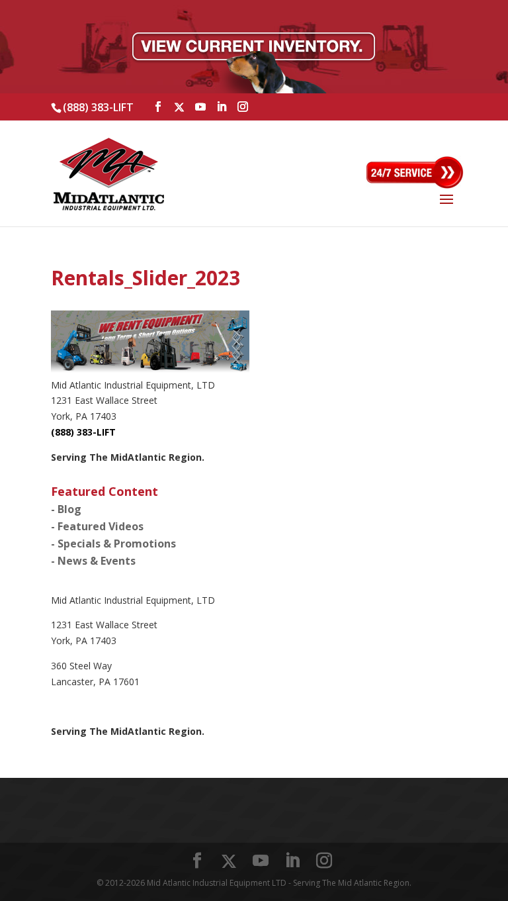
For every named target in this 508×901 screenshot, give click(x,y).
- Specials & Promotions (113, 543)
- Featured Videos (97, 526)
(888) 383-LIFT (98, 107)
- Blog (66, 509)
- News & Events (93, 560)
